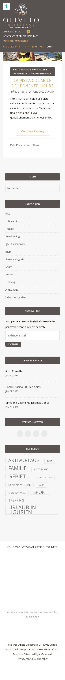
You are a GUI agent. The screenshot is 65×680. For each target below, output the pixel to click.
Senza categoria (14, 259)
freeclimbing (12, 236)
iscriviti (34, 321)
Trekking (10, 282)
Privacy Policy (24, 658)
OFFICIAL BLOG (12, 31)
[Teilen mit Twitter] (39, 149)
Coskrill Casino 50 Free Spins (23, 387)
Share (36, 145)
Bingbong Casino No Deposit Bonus (27, 402)
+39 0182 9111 (11, 46)
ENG (34, 46)
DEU (49, 46)
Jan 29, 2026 (11, 375)
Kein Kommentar (20, 145)
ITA (27, 46)
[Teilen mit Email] (50, 149)
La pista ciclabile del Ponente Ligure (32, 83)
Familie (25, 69)
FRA (42, 46)
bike (15, 69)
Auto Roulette (14, 371)
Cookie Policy (40, 658)
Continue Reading (32, 131)
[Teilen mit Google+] (46, 149)
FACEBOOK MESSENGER (16, 41)
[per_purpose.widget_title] (6, 6)
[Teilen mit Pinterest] (42, 149)
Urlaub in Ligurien (41, 73)
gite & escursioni (15, 244)
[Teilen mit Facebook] (35, 149)
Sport (35, 69)
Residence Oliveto (43, 91)
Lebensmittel (13, 221)
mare (8, 251)
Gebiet (45, 69)
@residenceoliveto (46, 547)
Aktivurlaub (21, 73)
